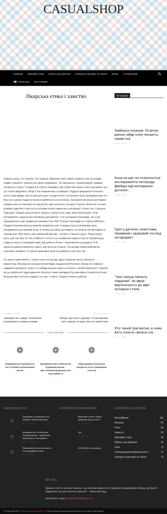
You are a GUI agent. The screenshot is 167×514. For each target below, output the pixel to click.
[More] (67, 298)
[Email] (52, 298)
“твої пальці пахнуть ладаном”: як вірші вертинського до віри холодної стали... (131, 283)
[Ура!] (67, 436)
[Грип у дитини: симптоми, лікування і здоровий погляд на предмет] (138, 213)
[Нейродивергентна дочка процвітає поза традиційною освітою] (92, 350)
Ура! (80, 432)
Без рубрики (40, 82)
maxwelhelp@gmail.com (80, 498)
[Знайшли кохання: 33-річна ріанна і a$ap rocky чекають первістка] (138, 114)
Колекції (18, 74)
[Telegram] (37, 298)
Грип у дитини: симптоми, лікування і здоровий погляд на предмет (137, 233)
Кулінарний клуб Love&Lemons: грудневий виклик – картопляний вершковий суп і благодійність (36, 435)
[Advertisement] (83, 46)
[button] (159, 74)
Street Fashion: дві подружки (89, 448)
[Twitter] (22, 298)
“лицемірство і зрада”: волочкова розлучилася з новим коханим (23, 320)
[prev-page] (53, 380)
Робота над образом (60, 74)
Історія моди (130, 74)
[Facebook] (7, 298)
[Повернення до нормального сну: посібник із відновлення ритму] (20, 350)
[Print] (59, 298)
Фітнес (115, 74)
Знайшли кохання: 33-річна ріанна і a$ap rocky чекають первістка (136, 134)
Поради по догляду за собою (91, 74)
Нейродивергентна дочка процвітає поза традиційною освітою (91, 367)
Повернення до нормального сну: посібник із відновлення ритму (20, 367)
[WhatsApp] (44, 298)
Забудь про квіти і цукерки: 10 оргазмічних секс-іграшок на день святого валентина (84, 320)
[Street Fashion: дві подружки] (67, 452)
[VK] (14, 298)
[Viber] (29, 298)
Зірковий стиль (35, 74)
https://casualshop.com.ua (33, 511)
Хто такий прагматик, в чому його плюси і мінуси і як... (138, 330)
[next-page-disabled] (58, 380)
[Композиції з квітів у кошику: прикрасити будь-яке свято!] (67, 421)
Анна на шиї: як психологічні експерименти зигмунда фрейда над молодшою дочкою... (137, 184)
